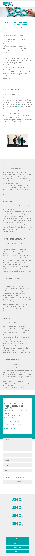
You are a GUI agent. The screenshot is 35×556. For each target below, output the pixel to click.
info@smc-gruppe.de (10, 428)
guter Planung (24, 172)
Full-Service (18, 106)
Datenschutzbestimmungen (16, 477)
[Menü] (30, 4)
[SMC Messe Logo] (8, 4)
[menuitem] (30, 4)
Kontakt (17, 543)
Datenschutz (17, 552)
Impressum (17, 547)
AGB (17, 539)
